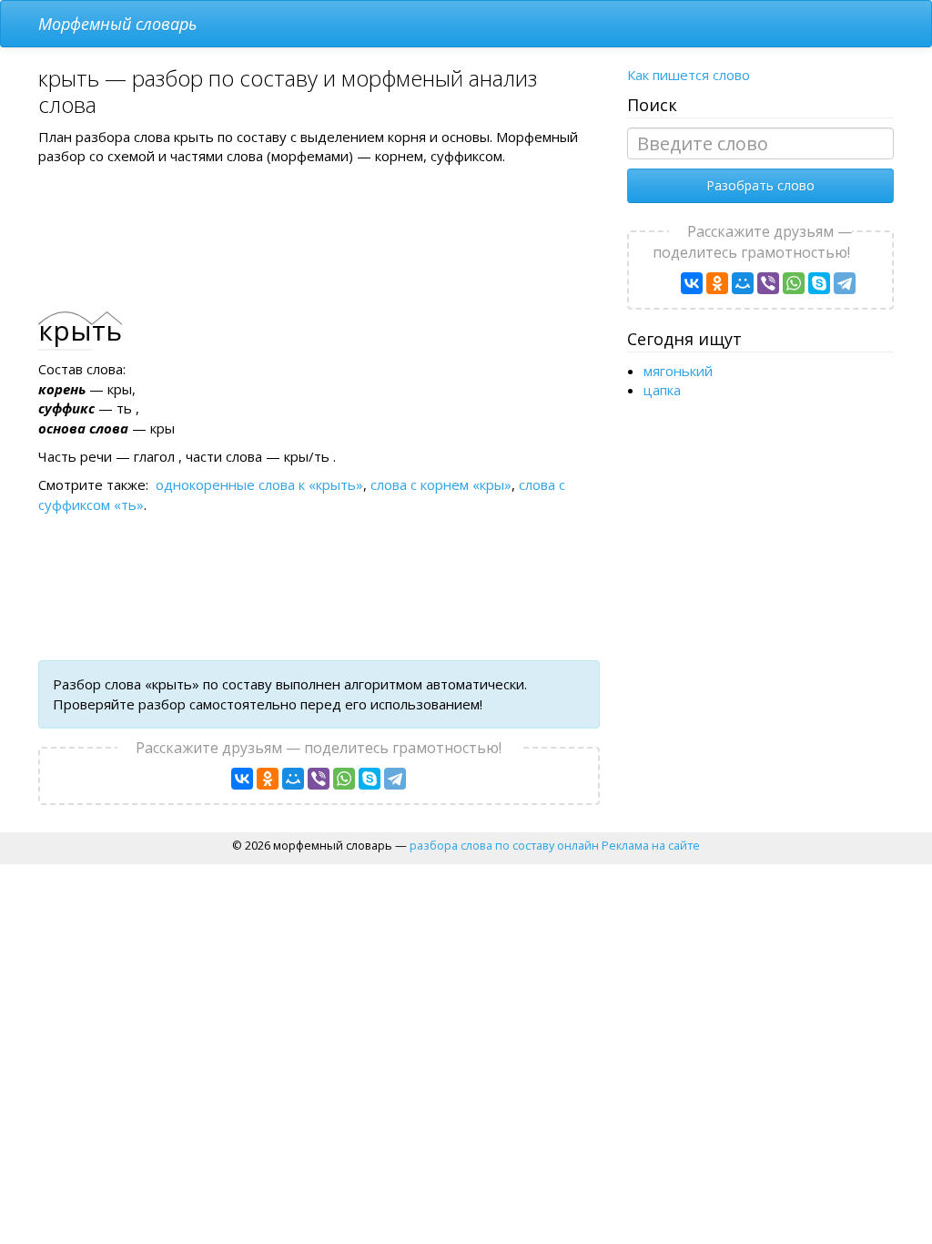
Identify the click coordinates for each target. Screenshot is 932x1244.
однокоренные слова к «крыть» (259, 484)
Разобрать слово (760, 185)
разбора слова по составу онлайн (504, 845)
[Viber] (318, 779)
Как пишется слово (688, 75)
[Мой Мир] (293, 779)
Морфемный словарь (117, 24)
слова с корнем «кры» (441, 484)
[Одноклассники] (268, 779)
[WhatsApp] (344, 779)
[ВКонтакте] (242, 779)
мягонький (678, 371)
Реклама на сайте (651, 845)
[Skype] (369, 779)
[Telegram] (395, 779)
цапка (662, 390)
